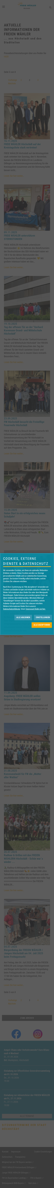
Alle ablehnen (23, 617)
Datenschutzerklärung (11, 609)
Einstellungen (43, 617)
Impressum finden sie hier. (36, 609)
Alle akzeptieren (42, 625)
